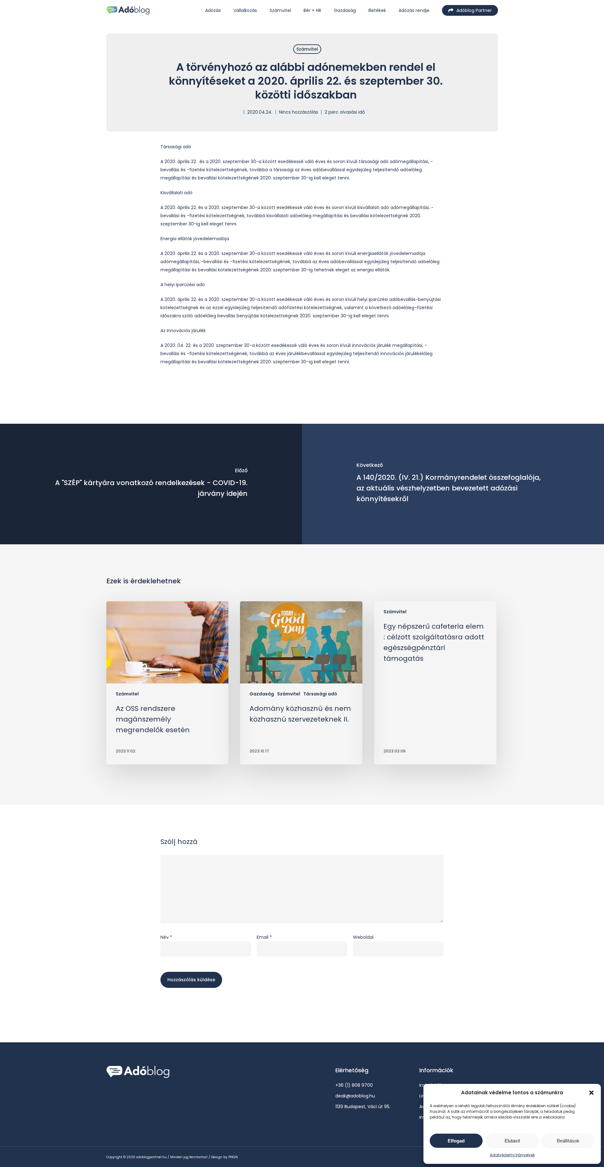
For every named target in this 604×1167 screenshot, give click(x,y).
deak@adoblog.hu (355, 1096)
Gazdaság (261, 694)
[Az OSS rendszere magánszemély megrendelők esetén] (167, 682)
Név (166, 937)
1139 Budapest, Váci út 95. (362, 1106)
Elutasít (512, 1140)
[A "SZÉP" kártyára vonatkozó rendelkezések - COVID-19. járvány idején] (151, 484)
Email (264, 937)
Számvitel (307, 49)
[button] (591, 1093)
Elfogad (456, 1140)
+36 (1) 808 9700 (354, 1085)
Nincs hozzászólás (298, 112)
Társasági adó (320, 694)
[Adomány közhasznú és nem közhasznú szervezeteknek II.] (301, 682)
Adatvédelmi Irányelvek (512, 1155)
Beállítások (568, 1140)
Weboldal (363, 937)
